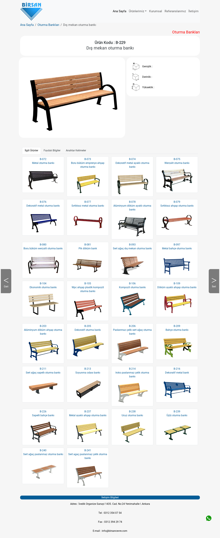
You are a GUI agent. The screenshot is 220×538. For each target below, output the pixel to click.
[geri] (31, 97)
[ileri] (113, 97)
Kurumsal (155, 11)
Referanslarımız (175, 11)
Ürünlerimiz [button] (136, 11)
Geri (7, 289)
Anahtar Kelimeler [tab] (76, 150)
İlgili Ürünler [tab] (31, 150)
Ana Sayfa (119, 11)
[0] (72, 129)
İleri (212, 289)
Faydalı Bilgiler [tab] (52, 150)
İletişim (193, 11)
